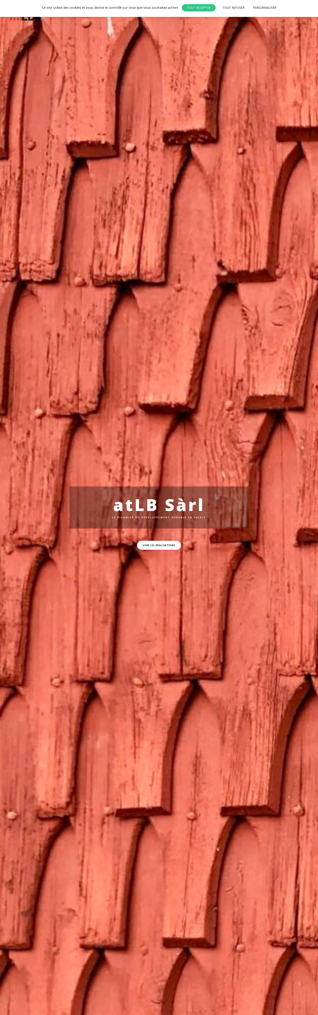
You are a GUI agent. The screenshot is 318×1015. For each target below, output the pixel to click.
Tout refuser (233, 8)
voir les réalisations (159, 545)
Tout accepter (199, 8)
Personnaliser (264, 8)
